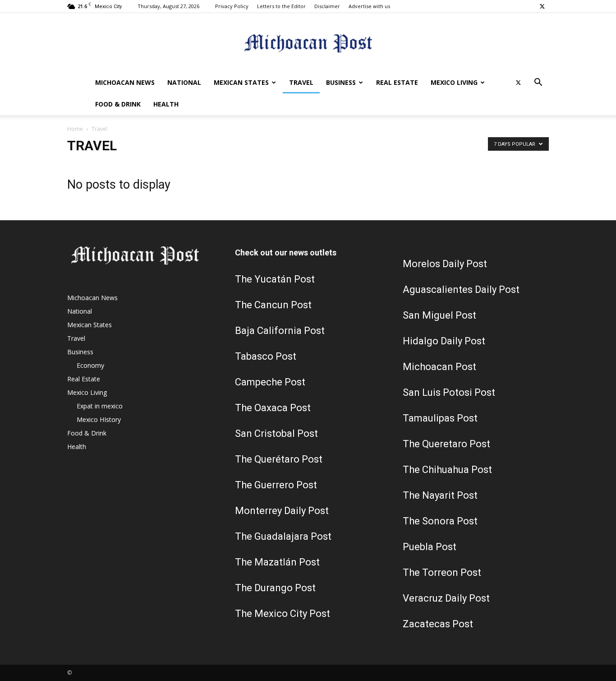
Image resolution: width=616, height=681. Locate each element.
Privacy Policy (231, 6)
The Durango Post (275, 587)
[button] (538, 83)
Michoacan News (125, 82)
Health (166, 104)
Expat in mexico (100, 406)
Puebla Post (429, 546)
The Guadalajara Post (283, 536)
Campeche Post (270, 382)
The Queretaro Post (446, 443)
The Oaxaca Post (273, 407)
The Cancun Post (273, 304)
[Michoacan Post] (308, 43)
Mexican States (241, 82)
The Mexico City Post (282, 613)
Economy (90, 365)
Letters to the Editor (281, 6)
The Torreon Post (442, 572)
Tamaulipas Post (440, 418)
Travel (301, 82)
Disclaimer (327, 6)
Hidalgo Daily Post (444, 341)
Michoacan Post (439, 366)
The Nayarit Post (440, 495)
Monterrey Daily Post (282, 510)
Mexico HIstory (99, 419)
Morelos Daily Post (445, 263)
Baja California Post (280, 330)
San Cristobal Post (276, 433)
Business (341, 82)
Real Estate (397, 82)
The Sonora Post (440, 521)
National (184, 82)
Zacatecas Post (438, 624)
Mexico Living (454, 82)
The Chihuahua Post (447, 469)
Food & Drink (118, 104)
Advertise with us (369, 6)
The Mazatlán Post (277, 562)
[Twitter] (542, 6)
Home (75, 129)
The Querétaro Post (278, 459)
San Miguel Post (439, 315)
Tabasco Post (265, 356)
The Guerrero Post (276, 485)
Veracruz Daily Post (446, 598)
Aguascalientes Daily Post (461, 289)
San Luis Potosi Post (449, 392)
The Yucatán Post (275, 279)
